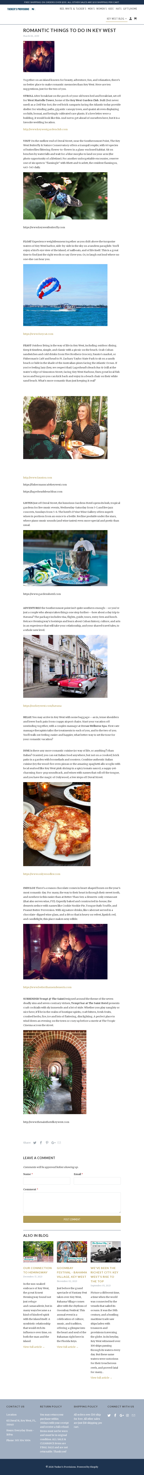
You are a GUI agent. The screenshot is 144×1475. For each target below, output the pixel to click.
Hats (119, 8)
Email (78, 1174)
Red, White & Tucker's (73, 8)
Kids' (111, 8)
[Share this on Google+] (52, 1143)
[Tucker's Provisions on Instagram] (128, 1415)
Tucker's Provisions (65, 1467)
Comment (30, 1189)
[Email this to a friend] (58, 1143)
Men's (91, 8)
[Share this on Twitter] (34, 1143)
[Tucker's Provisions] (21, 9)
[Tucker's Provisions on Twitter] (109, 1415)
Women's (101, 8)
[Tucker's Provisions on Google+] (122, 1415)
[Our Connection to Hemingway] (38, 1263)
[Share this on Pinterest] (46, 1143)
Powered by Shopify (87, 1467)
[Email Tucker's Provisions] (134, 1415)
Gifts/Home (130, 8)
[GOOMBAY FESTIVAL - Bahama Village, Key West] (72, 1263)
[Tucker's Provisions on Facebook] (115, 1415)
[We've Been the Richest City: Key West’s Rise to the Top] (106, 1263)
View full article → (34, 1346)
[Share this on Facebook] (40, 1143)
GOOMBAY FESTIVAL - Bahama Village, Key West (72, 1272)
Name (28, 1174)
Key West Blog (117, 18)
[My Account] (130, 19)
